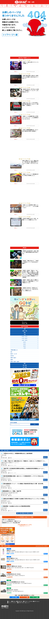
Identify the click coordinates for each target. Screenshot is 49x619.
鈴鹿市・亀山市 (13, 357)
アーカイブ (46, 6)
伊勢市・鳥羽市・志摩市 (15, 361)
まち (30, 6)
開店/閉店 (15, 6)
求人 (11, 6)
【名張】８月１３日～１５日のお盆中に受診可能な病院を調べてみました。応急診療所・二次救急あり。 (30, 104)
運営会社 (14, 601)
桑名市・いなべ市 (14, 353)
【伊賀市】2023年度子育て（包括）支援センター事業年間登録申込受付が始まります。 (30, 252)
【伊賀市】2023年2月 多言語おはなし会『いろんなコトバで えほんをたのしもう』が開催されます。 (30, 289)
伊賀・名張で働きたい (6, 450)
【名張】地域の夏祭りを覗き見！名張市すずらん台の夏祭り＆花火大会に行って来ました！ (30, 77)
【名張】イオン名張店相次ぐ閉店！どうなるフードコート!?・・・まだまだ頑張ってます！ (30, 206)
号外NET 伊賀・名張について (24, 602)
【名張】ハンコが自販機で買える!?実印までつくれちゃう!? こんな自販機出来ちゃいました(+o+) (30, 117)
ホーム (9, 601)
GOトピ (2, 6)
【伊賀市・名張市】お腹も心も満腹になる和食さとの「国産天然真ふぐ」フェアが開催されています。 (30, 281)
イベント (38, 6)
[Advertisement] (24, 47)
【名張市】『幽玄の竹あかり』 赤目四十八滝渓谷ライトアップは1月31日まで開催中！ (30, 262)
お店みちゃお (26, 6)
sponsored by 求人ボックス (15, 450)
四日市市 (12, 355)
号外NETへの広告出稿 (28, 601)
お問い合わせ (36, 601)
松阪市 (12, 359)
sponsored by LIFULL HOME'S (41, 545)
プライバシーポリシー (12, 602)
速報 (41, 6)
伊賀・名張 (31, 2)
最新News (7, 6)
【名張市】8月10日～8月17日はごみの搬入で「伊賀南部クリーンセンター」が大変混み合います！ (30, 90)
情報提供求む (20, 601)
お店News (20, 6)
